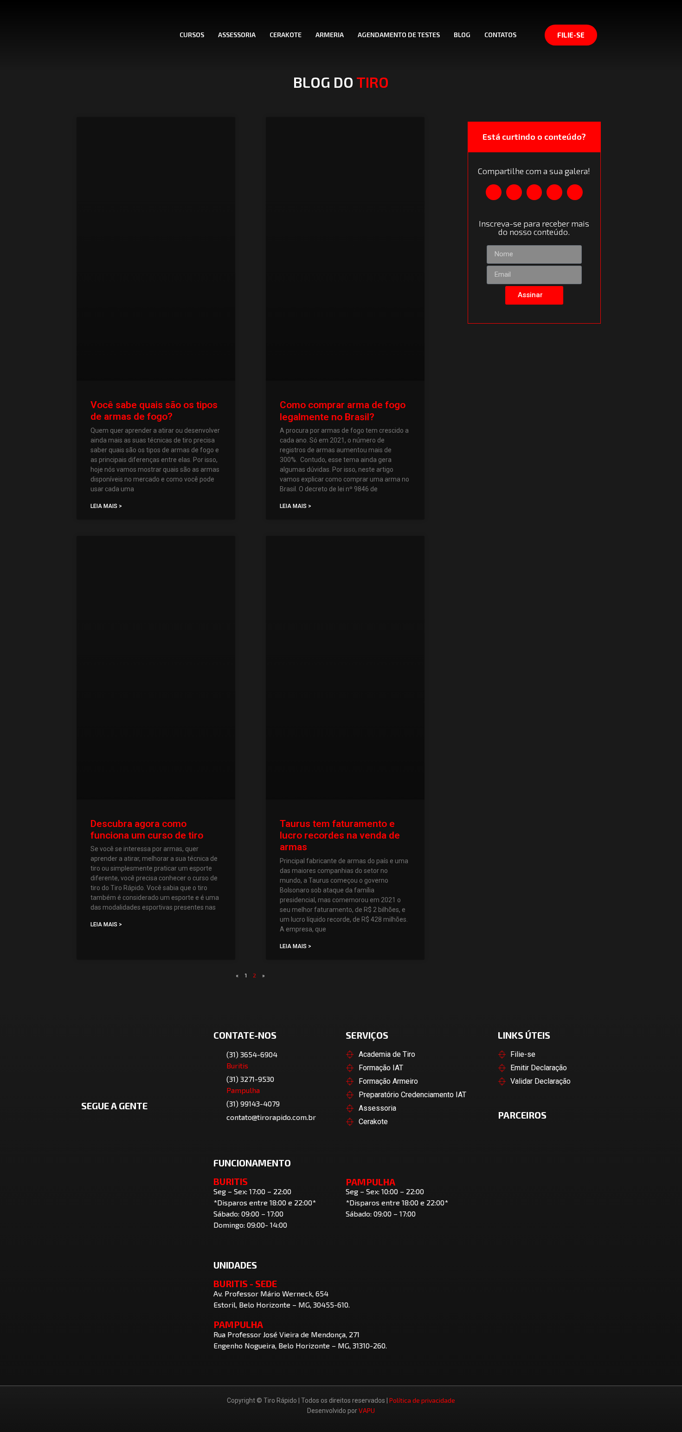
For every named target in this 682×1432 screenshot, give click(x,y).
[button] (494, 192)
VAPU (367, 1410)
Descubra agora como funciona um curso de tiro (146, 829)
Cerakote (286, 35)
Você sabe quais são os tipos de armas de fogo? (154, 410)
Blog (462, 35)
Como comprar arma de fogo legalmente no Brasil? (342, 410)
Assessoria (237, 35)
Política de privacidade (422, 1400)
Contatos (500, 35)
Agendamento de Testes (399, 35)
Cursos (192, 35)
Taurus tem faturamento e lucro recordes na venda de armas (340, 835)
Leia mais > (106, 506)
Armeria (329, 35)
